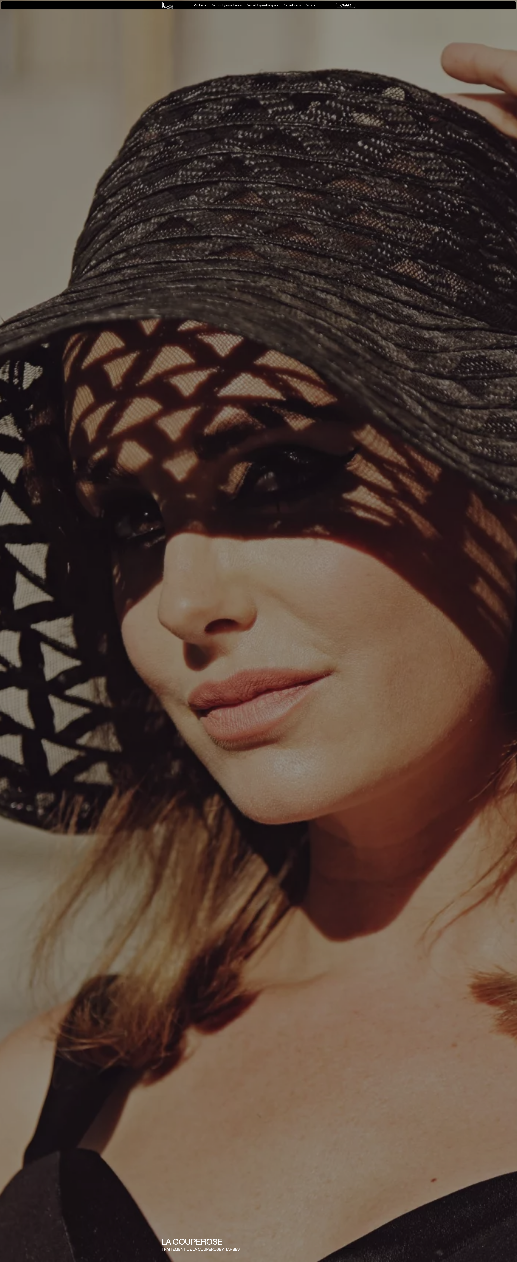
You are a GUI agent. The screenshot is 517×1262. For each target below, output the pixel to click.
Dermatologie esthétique (261, 5)
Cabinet (199, 5)
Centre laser (291, 5)
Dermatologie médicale (225, 5)
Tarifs (309, 5)
